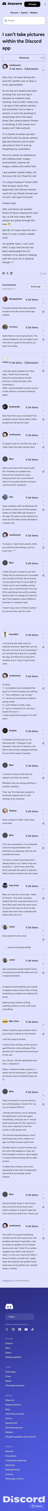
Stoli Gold (14, 886)
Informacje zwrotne (14, 1414)
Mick (11, 459)
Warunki (9, 1451)
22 (44, 274)
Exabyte (13, 731)
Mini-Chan (14, 1021)
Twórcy (8, 1418)
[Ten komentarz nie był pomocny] (43, 307)
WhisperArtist (15, 299)
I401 (11, 497)
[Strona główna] (12, 5)
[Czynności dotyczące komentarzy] (43, 311)
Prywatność (11, 1456)
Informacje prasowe (14, 1385)
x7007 (12, 927)
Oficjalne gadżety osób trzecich (20, 1437)
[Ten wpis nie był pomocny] (43, 74)
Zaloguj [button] (32, 4)
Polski (12, 1317)
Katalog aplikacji (13, 1357)
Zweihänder (14, 407)
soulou (5, 362)
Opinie (24, 13)
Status (8, 1353)
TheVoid (12, 811)
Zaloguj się (6, 1281)
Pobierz (9, 1343)
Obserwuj (24, 58)
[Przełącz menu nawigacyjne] (45, 4)
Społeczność (11, 1423)
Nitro (7, 1348)
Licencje (9, 1474)
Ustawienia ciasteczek (15, 1460)
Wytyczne (10, 1465)
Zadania (9, 1432)
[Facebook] (3, 273)
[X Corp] (7, 273)
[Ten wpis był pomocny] (43, 66)
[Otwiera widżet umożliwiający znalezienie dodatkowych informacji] (37, 1506)
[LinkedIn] (11, 273)
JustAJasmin (15, 65)
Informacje (10, 1372)
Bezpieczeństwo (13, 1405)
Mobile (34, 13)
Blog (7, 1409)
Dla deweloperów (14, 1428)
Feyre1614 (13, 634)
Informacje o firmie (14, 1479)
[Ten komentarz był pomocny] (43, 298)
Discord (14, 13)
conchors (13, 327)
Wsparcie (9, 1400)
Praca (8, 1376)
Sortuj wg (36, 286)
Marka (8, 1381)
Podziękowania (12, 1470)
